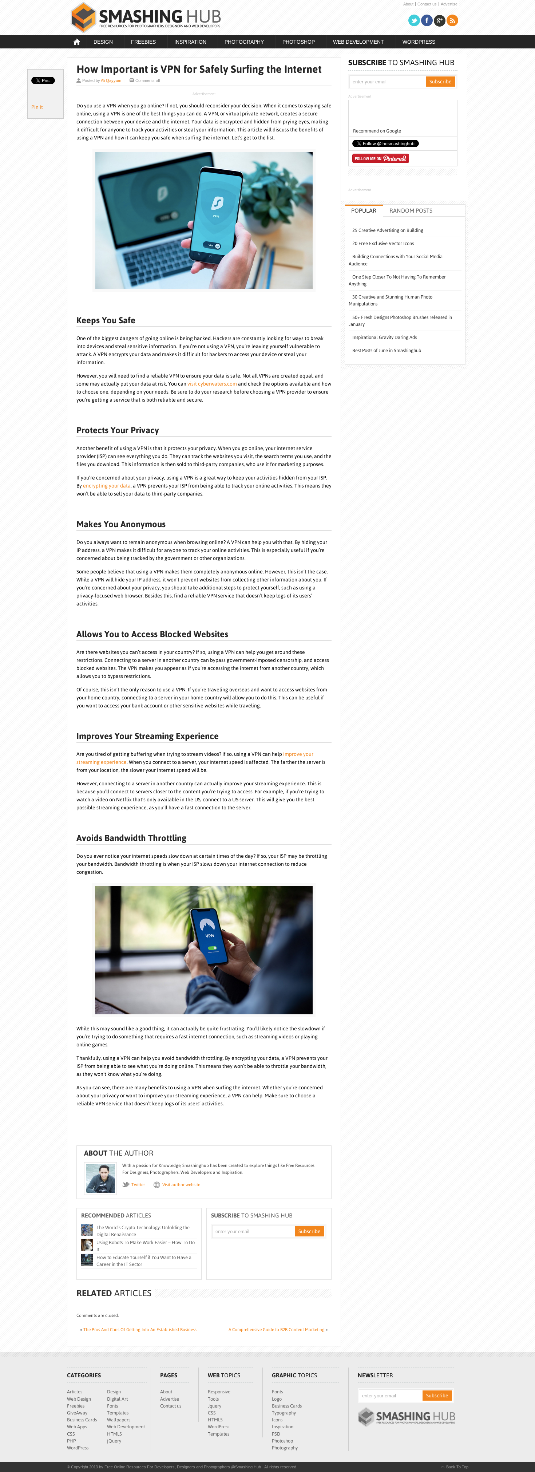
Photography (241, 42)
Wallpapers (118, 1419)
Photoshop (295, 42)
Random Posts (410, 210)
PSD (276, 1434)
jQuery (114, 1441)
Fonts (112, 1406)
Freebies (140, 42)
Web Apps (77, 1426)
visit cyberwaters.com (212, 384)
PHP (71, 1441)
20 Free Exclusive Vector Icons (383, 243)
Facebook (427, 21)
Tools (213, 1399)
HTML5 (114, 1434)
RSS (452, 21)
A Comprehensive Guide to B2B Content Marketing (277, 1329)
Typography (284, 1413)
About (408, 4)
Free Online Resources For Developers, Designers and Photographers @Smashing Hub (146, 17)
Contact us (427, 4)
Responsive (219, 1391)
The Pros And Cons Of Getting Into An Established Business (140, 1329)
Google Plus (439, 21)
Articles (74, 1391)
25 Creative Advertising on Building (387, 230)
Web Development (355, 42)
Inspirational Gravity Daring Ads (384, 337)
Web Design (79, 1399)
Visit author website (181, 1184)
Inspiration (186, 42)
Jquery (214, 1406)
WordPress (419, 42)
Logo (277, 1399)
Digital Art (117, 1399)
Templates (117, 1413)
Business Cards (82, 1419)
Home (77, 42)
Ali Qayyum (111, 80)
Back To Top (457, 1467)
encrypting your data (107, 486)
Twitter (414, 21)
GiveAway (77, 1413)
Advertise (449, 4)
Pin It (37, 107)
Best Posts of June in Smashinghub (386, 350)
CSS (71, 1434)
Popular (363, 210)
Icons (277, 1419)
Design (100, 42)
